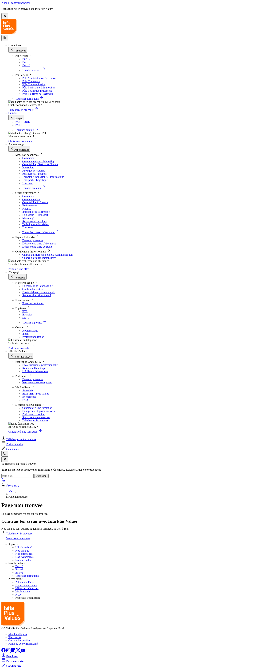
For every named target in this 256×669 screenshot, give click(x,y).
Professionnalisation (33, 336)
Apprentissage (30, 330)
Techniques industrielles (35, 224)
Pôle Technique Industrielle (37, 90)
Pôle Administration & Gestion (39, 78)
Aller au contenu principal (15, 2)
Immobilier (28, 167)
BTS (25, 311)
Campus (12, 113)
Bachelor (27, 314)
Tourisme (27, 183)
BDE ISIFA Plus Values (35, 393)
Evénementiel (29, 205)
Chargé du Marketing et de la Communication (47, 254)
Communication (31, 199)
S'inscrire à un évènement (36, 417)
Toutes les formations (27, 575)
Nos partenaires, (24, 553)
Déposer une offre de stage (37, 246)
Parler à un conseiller (33, 414)
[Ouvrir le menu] (4, 38)
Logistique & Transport (35, 214)
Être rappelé (13, 485)
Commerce (28, 158)
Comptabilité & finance (35, 202)
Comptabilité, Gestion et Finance (40, 164)
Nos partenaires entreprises (37, 382)
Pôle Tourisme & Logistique (37, 93)
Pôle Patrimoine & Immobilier (38, 87)
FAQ (25, 399)
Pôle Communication (33, 84)
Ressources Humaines (34, 173)
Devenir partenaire (32, 240)
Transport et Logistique (35, 180)
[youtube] (23, 651)
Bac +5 (26, 65)
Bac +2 (26, 58)
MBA (25, 317)
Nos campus (22, 550)
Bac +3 (26, 62)
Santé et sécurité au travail (36, 295)
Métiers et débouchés (26, 588)
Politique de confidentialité (23, 643)
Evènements (29, 396)
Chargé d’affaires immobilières (39, 257)
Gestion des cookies (19, 640)
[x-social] (18, 651)
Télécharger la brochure (35, 420)
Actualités (27, 390)
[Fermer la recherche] (4, 459)
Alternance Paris (24, 582)
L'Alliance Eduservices (35, 371)
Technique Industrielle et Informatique (43, 176)
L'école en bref (23, 547)
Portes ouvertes (14, 444)
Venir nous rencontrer (18, 538)
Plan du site (14, 637)
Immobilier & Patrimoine (36, 211)
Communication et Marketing (38, 161)
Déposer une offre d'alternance (39, 243)
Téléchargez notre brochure (21, 439)
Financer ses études (33, 303)
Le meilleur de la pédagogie (37, 285)
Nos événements (24, 556)
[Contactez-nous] (3, 481)
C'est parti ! (41, 476)
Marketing (28, 218)
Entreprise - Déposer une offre (39, 411)
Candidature (13, 449)
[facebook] (3, 651)
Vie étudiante (22, 591)
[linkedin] (13, 651)
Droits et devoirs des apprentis (38, 292)
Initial (25, 333)
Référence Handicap (33, 368)
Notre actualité (23, 560)
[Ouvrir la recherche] (4, 453)
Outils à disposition (32, 289)
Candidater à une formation (37, 407)
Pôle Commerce (31, 81)
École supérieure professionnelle (40, 364)
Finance (26, 208)
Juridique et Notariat (33, 170)
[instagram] (8, 651)
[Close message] (4, 16)
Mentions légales (17, 634)
